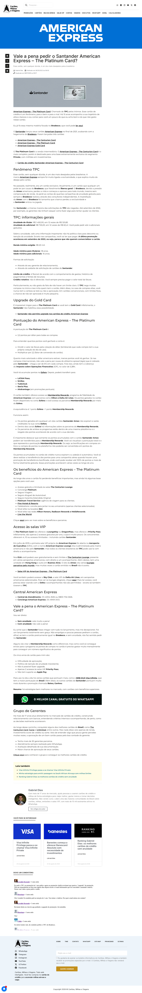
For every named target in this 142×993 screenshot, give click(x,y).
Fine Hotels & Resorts (28, 503)
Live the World (25, 514)
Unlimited (41, 730)
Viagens (77, 13)
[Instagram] (124, 5)
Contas (69, 13)
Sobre (58, 941)
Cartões (38, 13)
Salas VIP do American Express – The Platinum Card (42, 571)
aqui (22, 520)
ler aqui (79, 126)
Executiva (86, 13)
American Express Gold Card (31, 146)
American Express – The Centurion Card (37, 140)
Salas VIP (60, 13)
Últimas (120, 941)
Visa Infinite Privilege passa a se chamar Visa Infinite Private (45, 770)
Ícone (31, 730)
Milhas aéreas (49, 13)
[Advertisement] (120, 67)
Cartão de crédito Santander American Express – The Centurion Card (50, 163)
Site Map (97, 941)
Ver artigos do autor (37, 809)
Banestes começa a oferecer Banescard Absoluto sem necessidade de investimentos (57, 847)
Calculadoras (114, 13)
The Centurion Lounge (78, 557)
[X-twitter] (131, 5)
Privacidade (109, 941)
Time (66, 941)
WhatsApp (96, 13)
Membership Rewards (58, 395)
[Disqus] (57, 904)
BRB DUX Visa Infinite (86, 678)
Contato (75, 941)
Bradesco (32, 134)
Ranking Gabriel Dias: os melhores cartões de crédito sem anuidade (48, 777)
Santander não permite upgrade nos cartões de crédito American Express (53, 314)
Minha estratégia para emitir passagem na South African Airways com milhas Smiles (55, 773)
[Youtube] (128, 5)
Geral (104, 13)
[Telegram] (121, 5)
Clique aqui (18, 755)
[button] (7, 56)
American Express (53, 131)
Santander (20, 131)
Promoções (28, 13)
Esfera (44, 372)
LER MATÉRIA (21, 856)
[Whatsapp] (117, 5)
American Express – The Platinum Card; (36, 143)
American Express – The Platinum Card (32, 111)
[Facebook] (135, 5)
